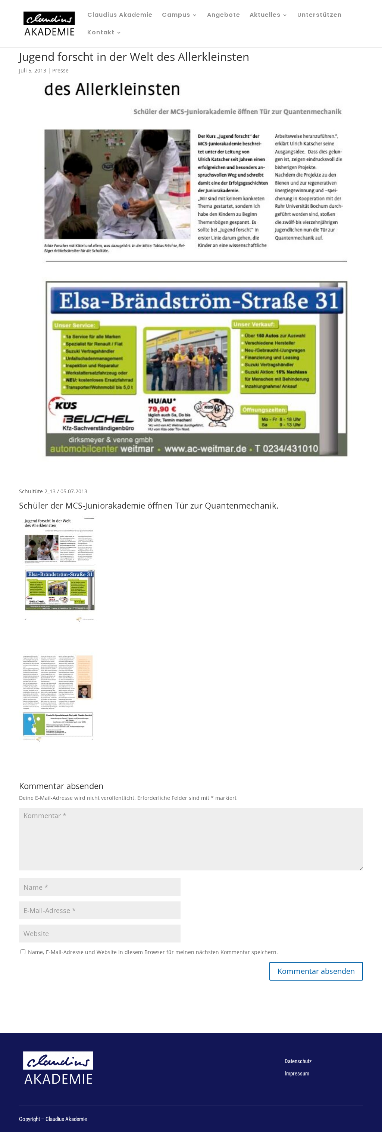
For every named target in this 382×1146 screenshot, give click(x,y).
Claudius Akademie (120, 15)
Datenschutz (298, 1061)
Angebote (223, 15)
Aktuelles (265, 15)
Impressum (297, 1073)
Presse (60, 70)
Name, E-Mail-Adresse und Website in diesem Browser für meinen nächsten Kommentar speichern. (153, 952)
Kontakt (101, 33)
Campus (176, 15)
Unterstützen (319, 15)
